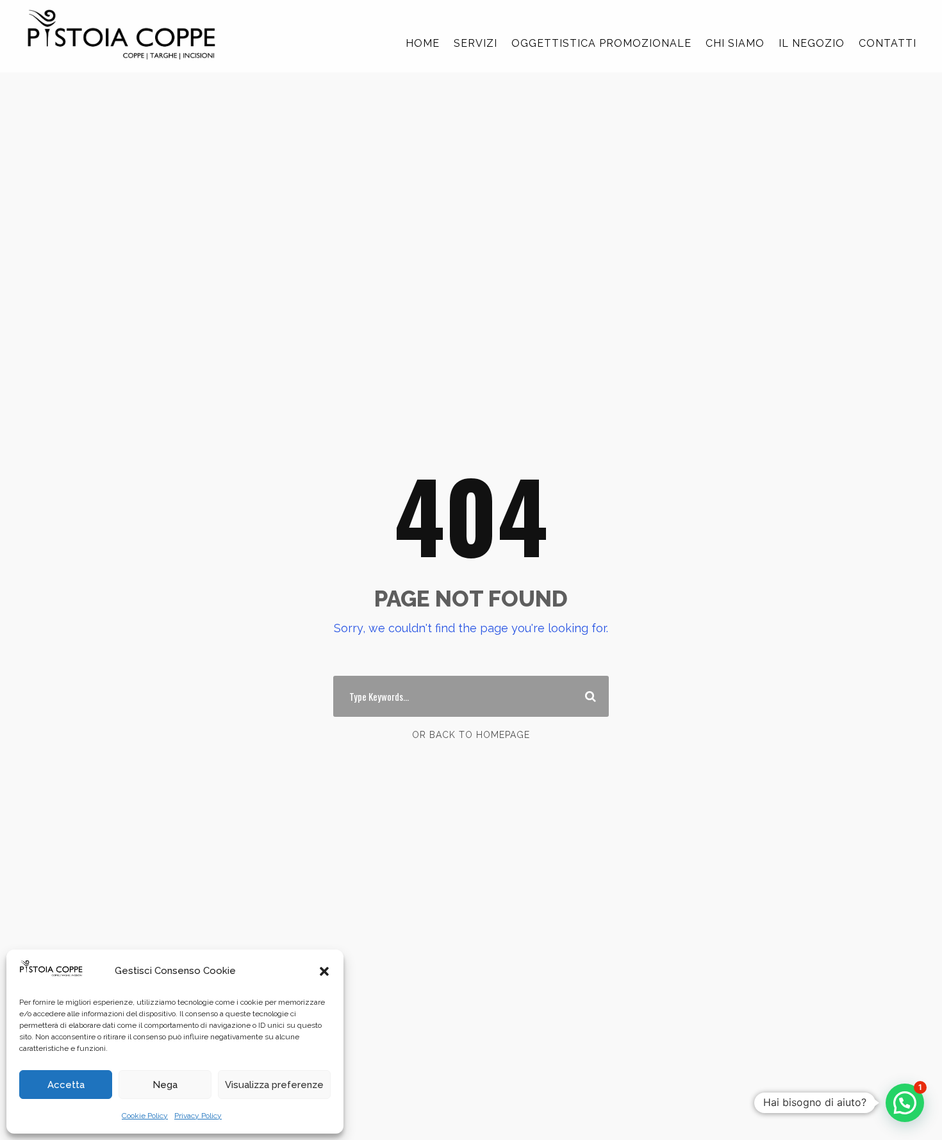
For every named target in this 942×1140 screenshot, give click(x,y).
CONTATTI (887, 43)
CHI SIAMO (735, 43)
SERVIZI (475, 43)
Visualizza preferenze (274, 1085)
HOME (423, 43)
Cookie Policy (145, 1115)
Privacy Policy (198, 1115)
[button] (324, 971)
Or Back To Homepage (471, 735)
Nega (165, 1085)
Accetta (66, 1085)
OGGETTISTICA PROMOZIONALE (601, 43)
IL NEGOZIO (812, 43)
